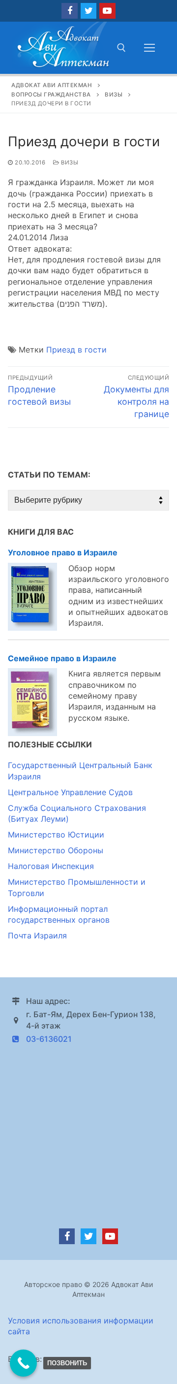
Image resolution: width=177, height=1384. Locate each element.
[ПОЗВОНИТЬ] (23, 1363)
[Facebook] (69, 11)
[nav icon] (149, 47)
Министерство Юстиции (56, 834)
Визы (68, 162)
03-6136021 (49, 1039)
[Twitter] (88, 11)
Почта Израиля (37, 935)
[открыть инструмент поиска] (121, 47)
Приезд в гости (76, 349)
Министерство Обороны (55, 850)
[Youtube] (107, 11)
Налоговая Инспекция (51, 866)
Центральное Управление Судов (70, 792)
